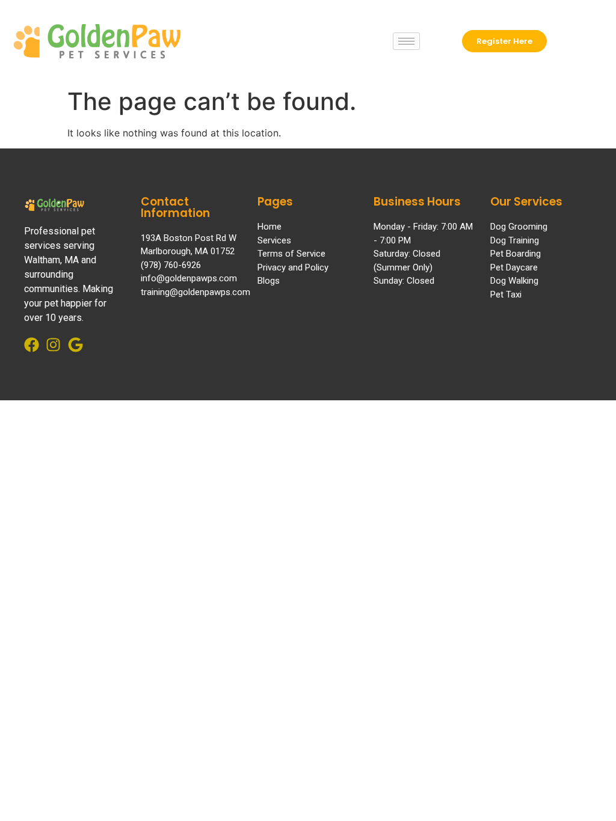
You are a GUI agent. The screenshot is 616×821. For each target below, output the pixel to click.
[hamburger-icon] (406, 41)
